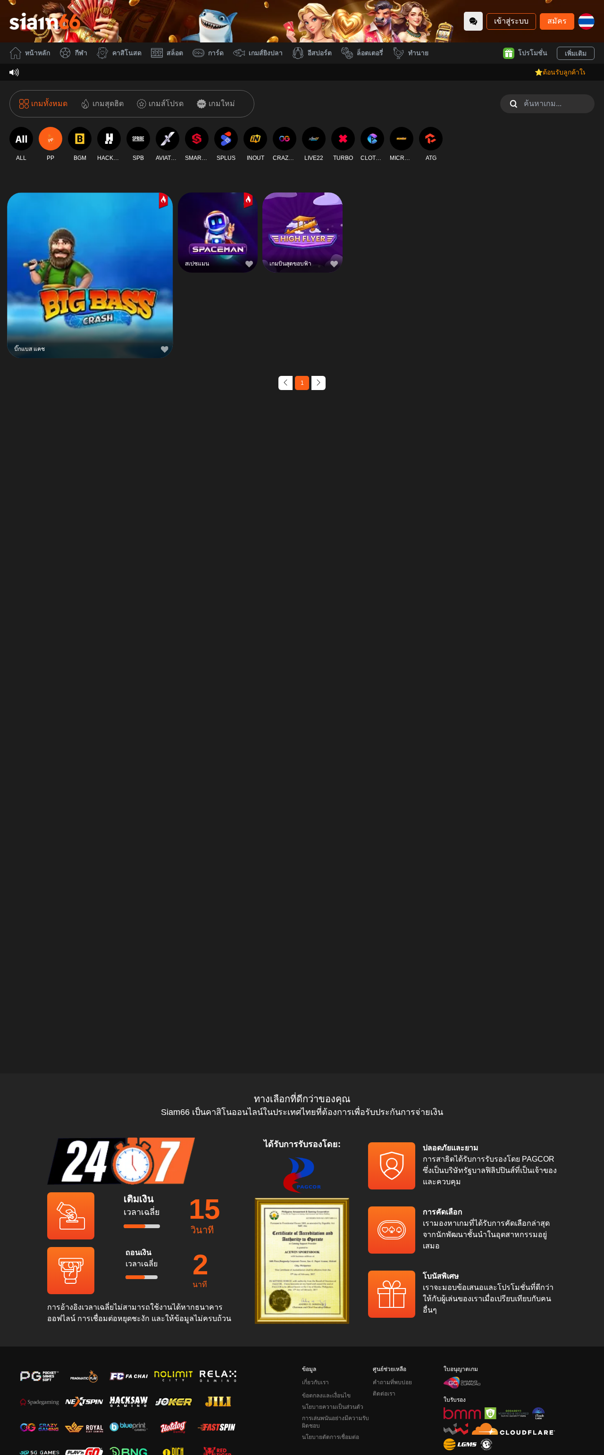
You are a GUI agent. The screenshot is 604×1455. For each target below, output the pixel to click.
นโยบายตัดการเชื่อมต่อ (330, 1437)
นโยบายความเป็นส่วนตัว (332, 1407)
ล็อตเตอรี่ (370, 53)
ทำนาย (418, 53)
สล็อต (175, 53)
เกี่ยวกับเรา (315, 1382)
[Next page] (318, 383)
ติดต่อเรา (384, 1393)
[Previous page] (285, 383)
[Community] (473, 21)
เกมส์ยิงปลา (266, 53)
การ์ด (216, 53)
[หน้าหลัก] (44, 21)
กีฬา (81, 53)
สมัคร (557, 21)
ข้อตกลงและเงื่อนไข (326, 1395)
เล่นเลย (90, 278)
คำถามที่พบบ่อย (392, 1382)
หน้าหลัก (37, 53)
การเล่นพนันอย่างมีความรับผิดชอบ (335, 1422)
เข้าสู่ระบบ (511, 21)
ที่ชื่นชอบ (90, 256)
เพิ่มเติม (576, 53)
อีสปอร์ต (320, 53)
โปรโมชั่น (532, 53)
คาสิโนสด (127, 53)
